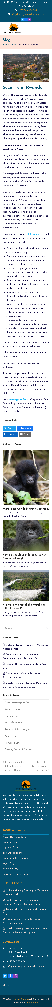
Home (6, 45)
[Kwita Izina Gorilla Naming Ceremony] (26, 477)
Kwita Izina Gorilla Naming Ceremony (26, 509)
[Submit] (47, 628)
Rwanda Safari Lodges (17, 729)
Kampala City (12, 743)
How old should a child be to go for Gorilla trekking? (13, 766)
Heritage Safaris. (20, 999)
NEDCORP (32, 1003)
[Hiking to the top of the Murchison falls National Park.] (26, 585)
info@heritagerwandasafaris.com (27, 14)
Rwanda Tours (12, 709)
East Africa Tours (14, 723)
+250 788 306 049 (27, 10)
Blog (14, 45)
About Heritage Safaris (17, 703)
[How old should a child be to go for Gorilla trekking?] (26, 536)
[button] (48, 28)
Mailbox (7, 985)
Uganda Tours (12, 716)
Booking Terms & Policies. (18, 749)
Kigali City (10, 736)
